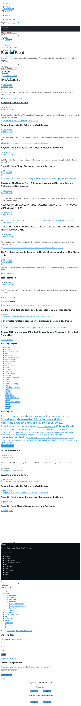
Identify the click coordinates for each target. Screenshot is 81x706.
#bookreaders (25, 419)
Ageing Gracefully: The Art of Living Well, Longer (24, 125)
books (52, 432)
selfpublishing (54, 440)
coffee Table (9, 365)
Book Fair (8, 355)
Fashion (8, 376)
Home (7, 4)
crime (7, 367)
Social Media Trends (12, 562)
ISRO (70, 438)
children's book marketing (8, 434)
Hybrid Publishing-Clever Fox (54, 438)
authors (70, 430)
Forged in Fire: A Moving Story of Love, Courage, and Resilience (32, 147)
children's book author (67, 432)
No (47, 691)
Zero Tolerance (8, 277)
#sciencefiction (41, 430)
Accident (8, 347)
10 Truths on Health (10, 80)
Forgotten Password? (8, 658)
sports (59, 440)
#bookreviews (54, 422)
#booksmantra (10, 426)
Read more (5, 468)
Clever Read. (5, 7)
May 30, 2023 (6, 326)
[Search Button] (18, 22)
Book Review (10, 359)
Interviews (9, 566)
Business (8, 363)
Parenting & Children (12, 388)
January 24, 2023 (7, 340)
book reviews (45, 432)
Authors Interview (11, 351)
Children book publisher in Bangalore (24, 434)
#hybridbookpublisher (9, 430)
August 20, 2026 (7, 262)
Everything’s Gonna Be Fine (14, 102)
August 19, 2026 (7, 284)
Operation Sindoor (6, 440)
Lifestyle (8, 386)
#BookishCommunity (60, 416)
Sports (7, 400)
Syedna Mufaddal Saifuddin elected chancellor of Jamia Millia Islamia (36, 310)
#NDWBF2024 (23, 430)
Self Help (8, 394)
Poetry (7, 390)
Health (7, 382)
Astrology (8, 349)
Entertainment (10, 374)
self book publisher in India (21, 440)
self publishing (10, 396)
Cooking (12, 610)
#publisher (32, 430)
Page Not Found (11, 47)
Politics (8, 392)
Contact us (9, 570)
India (66, 438)
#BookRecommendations (15, 422)
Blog (6, 61)
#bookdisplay (32, 416)
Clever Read (7, 85)
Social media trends (12, 398)
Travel (7, 404)
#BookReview (37, 422)
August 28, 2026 (7, 87)
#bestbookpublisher (12, 416)
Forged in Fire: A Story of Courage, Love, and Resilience (28, 166)
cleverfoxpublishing (14, 437)
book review (35, 432)
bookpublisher (7, 432)
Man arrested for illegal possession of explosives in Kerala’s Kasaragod (36, 321)
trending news (8, 442)
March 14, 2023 (6, 315)
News (7, 568)
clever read (40, 438)
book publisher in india (21, 432)
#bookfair (46, 416)
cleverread (32, 437)
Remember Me (8, 651)
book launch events (12, 357)
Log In (3, 679)
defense (8, 369)
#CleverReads (64, 426)
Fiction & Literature (12, 378)
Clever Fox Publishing (24, 548)
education (8, 371)
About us (8, 572)
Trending (8, 15)
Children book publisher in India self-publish (48, 434)
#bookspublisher (28, 426)
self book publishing (36, 440)
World (7, 408)
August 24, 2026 (7, 236)
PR (6, 564)
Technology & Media (12, 402)
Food (7, 380)
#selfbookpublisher (56, 429)
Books (7, 558)
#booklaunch (8, 419)
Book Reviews (10, 56)
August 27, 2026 (7, 132)
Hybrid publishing (11, 384)
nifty (72, 438)
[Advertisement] (40, 526)
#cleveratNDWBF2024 (46, 427)
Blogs (7, 353)
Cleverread (11, 548)
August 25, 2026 (7, 154)
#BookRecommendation (48, 419)
